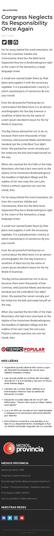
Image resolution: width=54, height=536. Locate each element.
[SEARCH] (51, 2)
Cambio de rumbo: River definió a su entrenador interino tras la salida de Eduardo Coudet (24, 391)
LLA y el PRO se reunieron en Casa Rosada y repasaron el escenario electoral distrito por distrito (28, 413)
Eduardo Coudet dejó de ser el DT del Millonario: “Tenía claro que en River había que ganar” (28, 402)
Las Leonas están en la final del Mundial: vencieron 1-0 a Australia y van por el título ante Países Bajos (28, 381)
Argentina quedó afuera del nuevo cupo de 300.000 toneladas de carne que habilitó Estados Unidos (27, 370)
